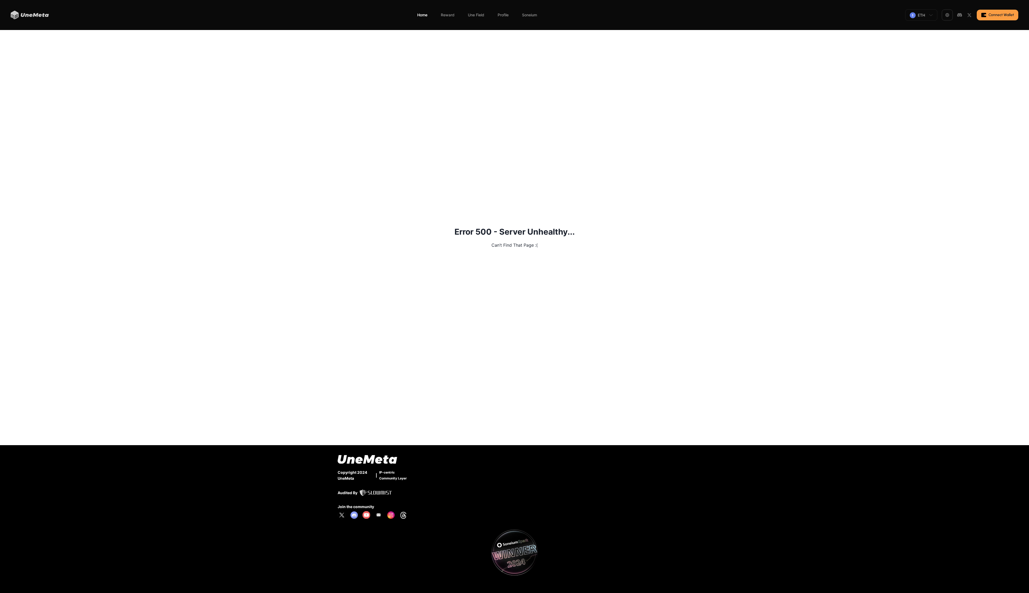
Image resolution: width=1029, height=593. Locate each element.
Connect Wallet (1001, 15)
